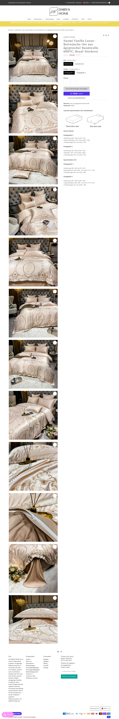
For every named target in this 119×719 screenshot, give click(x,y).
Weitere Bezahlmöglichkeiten (76, 98)
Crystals (45, 665)
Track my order (31, 676)
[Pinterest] (61, 652)
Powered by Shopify (29, 717)
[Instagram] (58, 652)
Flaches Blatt (68, 64)
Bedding (45, 659)
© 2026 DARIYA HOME (15, 717)
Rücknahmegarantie (32, 672)
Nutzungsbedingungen (33, 670)
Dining (45, 663)
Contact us (29, 674)
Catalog (45, 667)
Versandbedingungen (32, 667)
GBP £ (87, 2)
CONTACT (75, 19)
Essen (58, 19)
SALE (83, 19)
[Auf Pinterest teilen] (108, 35)
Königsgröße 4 (81, 73)
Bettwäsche (38, 19)
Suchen (28, 659)
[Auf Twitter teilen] (106, 35)
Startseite (10, 30)
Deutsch (78, 2)
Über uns (29, 661)
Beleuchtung (50, 19)
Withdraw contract (32, 678)
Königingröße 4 (69, 73)
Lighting (45, 661)
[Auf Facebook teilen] (103, 35)
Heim (29, 19)
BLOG (89, 19)
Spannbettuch (79, 64)
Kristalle (66, 19)
